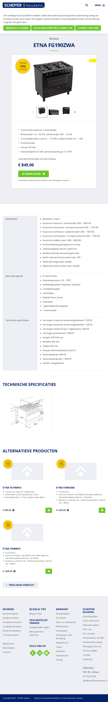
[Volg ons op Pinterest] (46, 653)
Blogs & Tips (35, 613)
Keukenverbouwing (92, 642)
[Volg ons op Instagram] (39, 653)
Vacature (87, 659)
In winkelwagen (31, 173)
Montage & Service (92, 646)
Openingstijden (90, 616)
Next (74, 111)
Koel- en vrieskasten (66, 622)
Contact (86, 655)
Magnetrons (62, 642)
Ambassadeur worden (93, 637)
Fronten (7, 652)
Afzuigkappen (63, 613)
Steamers (60, 651)
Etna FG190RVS (12, 487)
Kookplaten (61, 630)
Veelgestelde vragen (39, 627)
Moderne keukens (12, 630)
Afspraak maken (91, 625)
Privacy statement (68, 698)
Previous (32, 111)
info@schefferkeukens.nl (95, 680)
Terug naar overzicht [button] (21, 585)
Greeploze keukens (12, 622)
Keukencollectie (10, 613)
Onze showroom (91, 620)
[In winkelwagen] (48, 510)
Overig (59, 659)
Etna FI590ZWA (65, 487)
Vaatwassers (62, 655)
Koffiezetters (62, 626)
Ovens (59, 647)
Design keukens (11, 617)
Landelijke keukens (12, 626)
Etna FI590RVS (11, 548)
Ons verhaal (89, 633)
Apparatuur (8, 643)
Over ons (87, 629)
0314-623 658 (89, 676)
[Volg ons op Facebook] (32, 653)
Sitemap (80, 698)
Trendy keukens (11, 635)
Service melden (90, 650)
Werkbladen (9, 647)
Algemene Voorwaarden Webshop (47, 698)
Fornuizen (61, 617)
